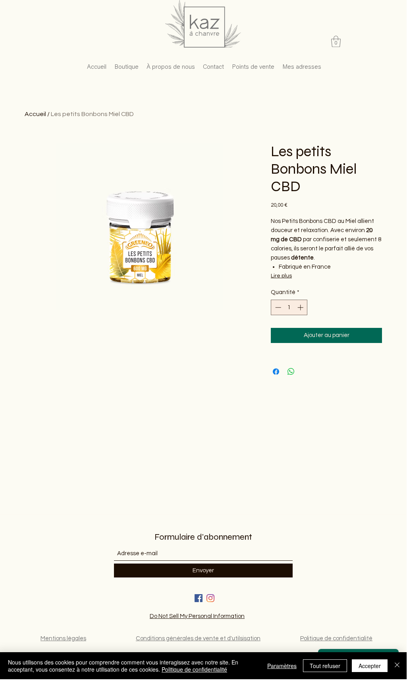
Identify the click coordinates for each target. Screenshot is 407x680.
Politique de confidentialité (336, 638)
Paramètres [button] (282, 666)
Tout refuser (325, 666)
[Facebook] (199, 598)
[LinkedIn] (210, 598)
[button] (336, 41)
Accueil (35, 114)
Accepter (370, 666)
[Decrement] (277, 307)
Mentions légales (63, 638)
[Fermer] (397, 666)
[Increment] (301, 307)
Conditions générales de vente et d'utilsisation (198, 638)
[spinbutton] (289, 307)
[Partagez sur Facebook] (276, 371)
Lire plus (281, 276)
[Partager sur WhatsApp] (291, 371)
